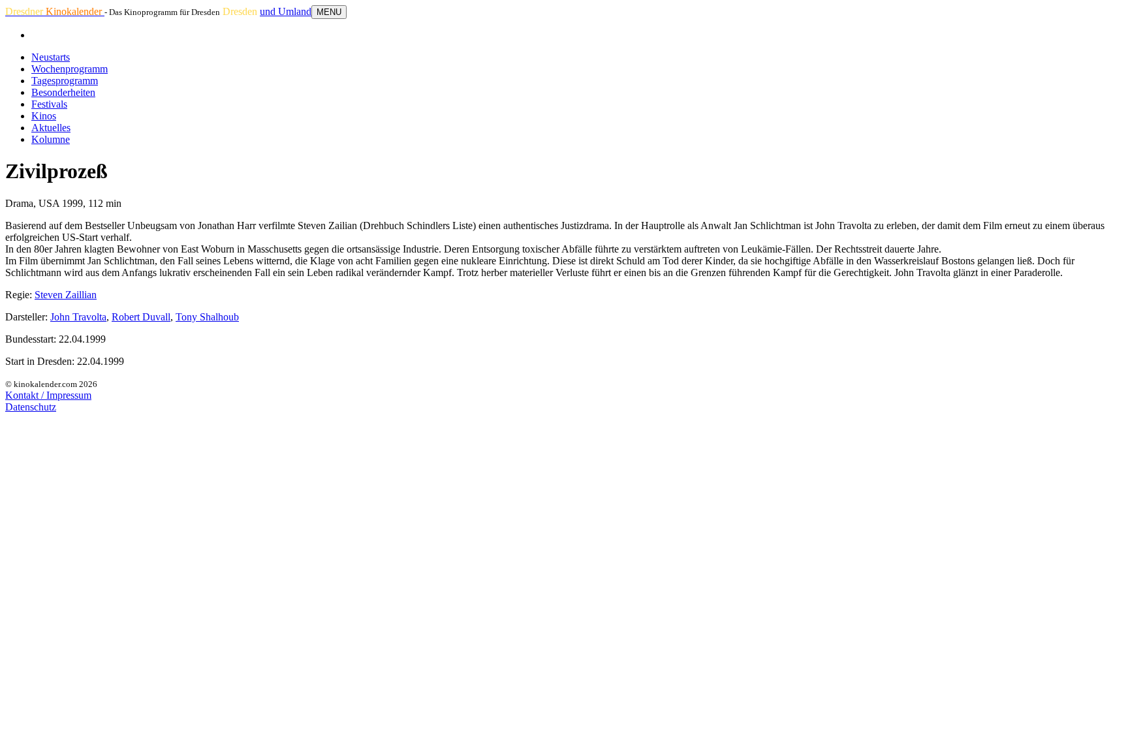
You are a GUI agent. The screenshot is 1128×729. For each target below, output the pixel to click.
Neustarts (50, 57)
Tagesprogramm (64, 80)
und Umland (285, 11)
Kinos (43, 115)
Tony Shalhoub (207, 316)
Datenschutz (30, 406)
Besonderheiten (63, 92)
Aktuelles (50, 127)
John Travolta (78, 316)
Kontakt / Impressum (48, 395)
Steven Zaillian (66, 294)
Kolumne (50, 139)
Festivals (49, 104)
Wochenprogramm (69, 68)
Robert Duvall (141, 316)
